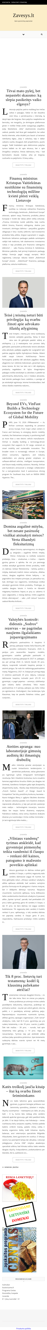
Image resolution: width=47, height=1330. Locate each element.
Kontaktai (6, 2)
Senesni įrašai (11, 1167)
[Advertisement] (23, 58)
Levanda (5, 1296)
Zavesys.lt (23, 15)
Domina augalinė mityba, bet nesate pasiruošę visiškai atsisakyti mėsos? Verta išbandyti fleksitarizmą (23, 535)
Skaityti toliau (23, 165)
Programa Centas (9, 1290)
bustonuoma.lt (8, 1287)
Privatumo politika (23, 1328)
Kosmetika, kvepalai (10, 1293)
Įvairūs (23, 87)
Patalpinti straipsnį (19, 2)
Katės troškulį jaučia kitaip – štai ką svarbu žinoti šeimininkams (23, 1091)
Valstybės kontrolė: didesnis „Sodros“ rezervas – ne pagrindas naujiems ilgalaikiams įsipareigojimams (23, 628)
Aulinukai (6, 1285)
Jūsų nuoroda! (10, 1299)
